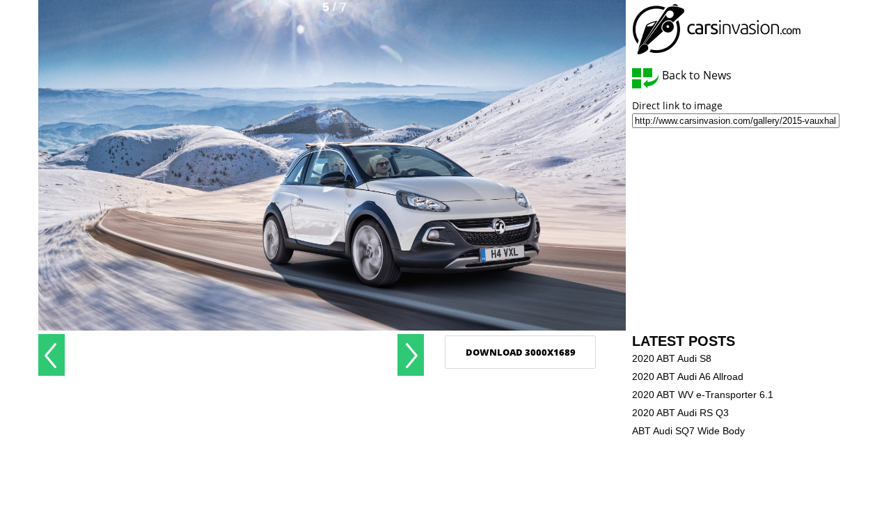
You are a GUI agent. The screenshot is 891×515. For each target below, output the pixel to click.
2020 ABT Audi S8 (671, 358)
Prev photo (51, 355)
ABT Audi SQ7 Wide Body (688, 430)
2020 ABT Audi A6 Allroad (687, 376)
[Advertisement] (231, 355)
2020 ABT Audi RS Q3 (680, 412)
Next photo (410, 355)
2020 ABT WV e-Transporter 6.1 (702, 394)
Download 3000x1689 (521, 352)
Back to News (697, 75)
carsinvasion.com (716, 28)
